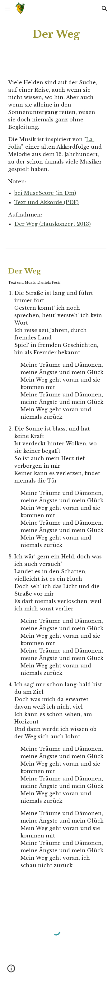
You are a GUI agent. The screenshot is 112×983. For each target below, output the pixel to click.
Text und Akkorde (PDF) (46, 202)
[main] (56, 34)
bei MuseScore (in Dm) (45, 193)
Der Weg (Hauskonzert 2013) (52, 224)
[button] (7, 8)
